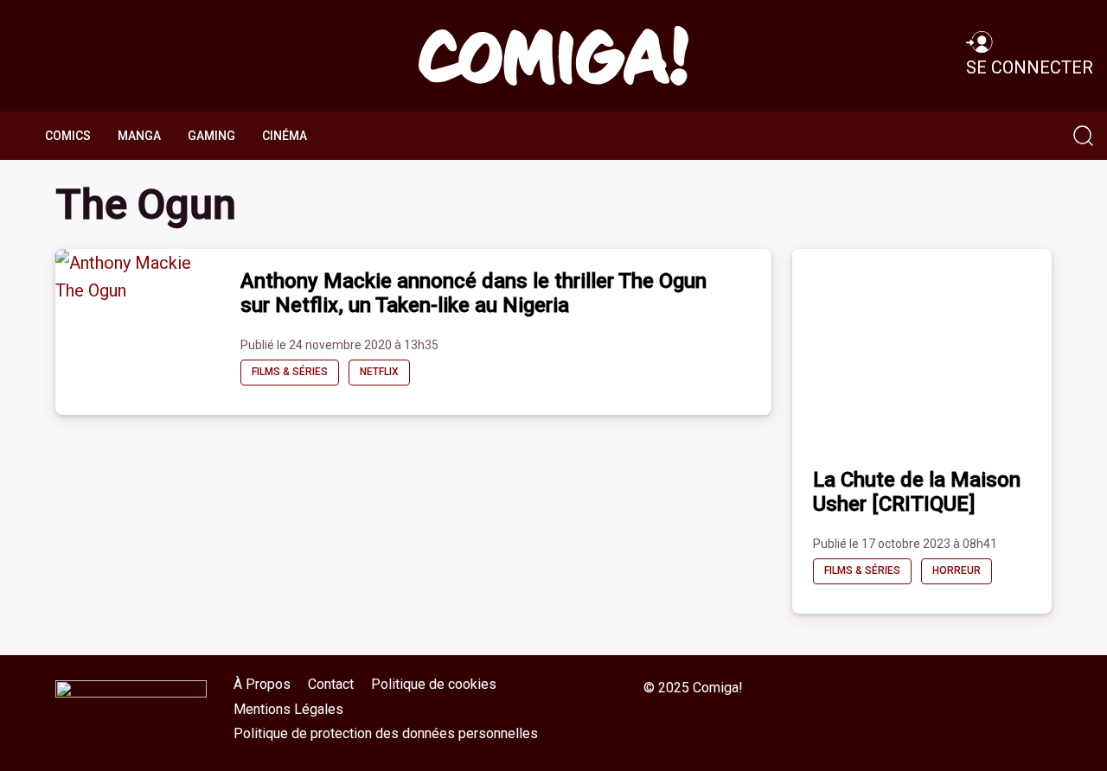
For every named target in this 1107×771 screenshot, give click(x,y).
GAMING (211, 136)
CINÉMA (284, 136)
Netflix (379, 372)
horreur (956, 570)
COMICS (68, 136)
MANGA (139, 136)
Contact (331, 684)
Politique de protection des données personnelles (386, 733)
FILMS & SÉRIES (290, 372)
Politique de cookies (433, 684)
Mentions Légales (288, 709)
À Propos (262, 684)
